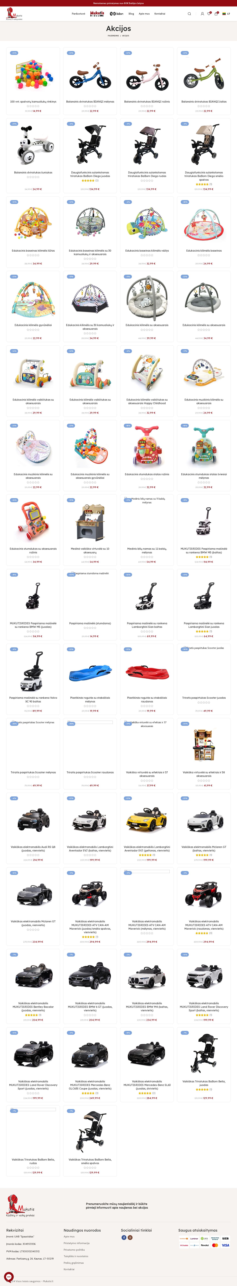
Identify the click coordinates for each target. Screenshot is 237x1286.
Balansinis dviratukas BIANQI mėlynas (90, 101)
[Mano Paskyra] (202, 13)
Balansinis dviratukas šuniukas (33, 172)
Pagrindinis (113, 36)
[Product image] (33, 74)
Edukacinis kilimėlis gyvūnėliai (33, 325)
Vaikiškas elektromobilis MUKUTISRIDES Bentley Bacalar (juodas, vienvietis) (33, 1007)
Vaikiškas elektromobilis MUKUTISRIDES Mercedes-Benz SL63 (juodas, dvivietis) (147, 1085)
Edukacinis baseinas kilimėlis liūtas (33, 250)
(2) (97, 180)
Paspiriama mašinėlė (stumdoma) (90, 623)
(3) (210, 933)
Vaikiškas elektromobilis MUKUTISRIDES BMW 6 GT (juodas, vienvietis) (90, 1007)
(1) (211, 184)
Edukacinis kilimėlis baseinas (204, 250)
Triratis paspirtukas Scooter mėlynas (33, 772)
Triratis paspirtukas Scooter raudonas (90, 772)
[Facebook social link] (124, 1237)
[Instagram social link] (130, 1237)
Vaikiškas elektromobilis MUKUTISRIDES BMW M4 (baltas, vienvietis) (147, 1007)
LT (228, 13)
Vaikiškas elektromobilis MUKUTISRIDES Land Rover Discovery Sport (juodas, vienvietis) (33, 1085)
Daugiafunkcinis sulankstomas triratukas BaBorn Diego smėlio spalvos (203, 176)
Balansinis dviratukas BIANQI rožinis (147, 101)
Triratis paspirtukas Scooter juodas (204, 697)
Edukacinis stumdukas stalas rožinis (147, 474)
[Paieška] (189, 13)
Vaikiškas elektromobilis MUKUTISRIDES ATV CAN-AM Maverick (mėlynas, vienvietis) (147, 925)
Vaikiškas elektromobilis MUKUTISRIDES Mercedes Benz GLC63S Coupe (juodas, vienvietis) (90, 1085)
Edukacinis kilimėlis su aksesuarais (147, 325)
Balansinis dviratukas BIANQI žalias (204, 101)
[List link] (90, 1236)
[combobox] (226, 13)
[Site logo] (14, 13)
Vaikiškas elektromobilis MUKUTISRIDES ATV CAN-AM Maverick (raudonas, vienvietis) (203, 925)
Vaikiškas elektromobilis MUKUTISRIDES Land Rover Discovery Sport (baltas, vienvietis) (204, 1007)
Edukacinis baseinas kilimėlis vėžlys (147, 250)
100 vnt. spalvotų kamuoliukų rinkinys (33, 101)
